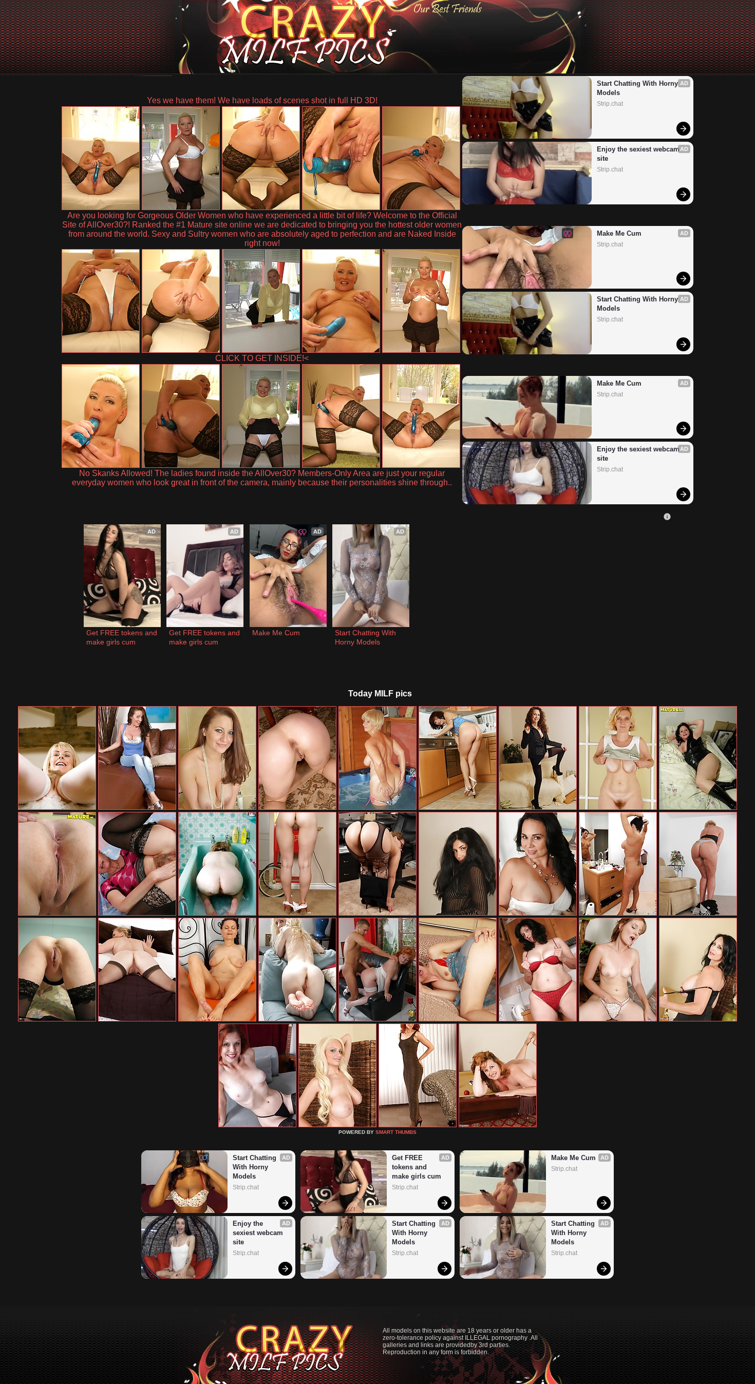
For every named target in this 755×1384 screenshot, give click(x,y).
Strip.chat (610, 103)
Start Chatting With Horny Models (638, 88)
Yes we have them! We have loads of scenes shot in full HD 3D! (262, 100)
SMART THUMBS (396, 1132)
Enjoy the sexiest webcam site (639, 153)
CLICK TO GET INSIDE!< (262, 358)
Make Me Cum (619, 233)
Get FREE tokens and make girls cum (122, 637)
